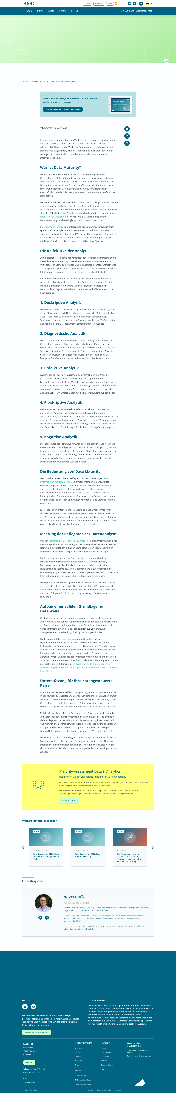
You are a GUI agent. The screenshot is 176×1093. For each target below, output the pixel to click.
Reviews (62, 11)
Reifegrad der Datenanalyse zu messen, (68, 540)
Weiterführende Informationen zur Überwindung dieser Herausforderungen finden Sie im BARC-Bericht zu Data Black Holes (78, 667)
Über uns (75, 11)
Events (40, 11)
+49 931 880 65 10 (37, 1069)
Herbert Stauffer (75, 896)
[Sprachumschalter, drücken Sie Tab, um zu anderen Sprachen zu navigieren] (149, 3)
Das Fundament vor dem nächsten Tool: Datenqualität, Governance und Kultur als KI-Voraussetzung (87, 858)
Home (25, 81)
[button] (141, 4)
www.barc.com (29, 1082)
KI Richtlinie (117, 1090)
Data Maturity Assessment (53, 216)
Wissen (51, 11)
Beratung (27, 11)
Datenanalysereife (53, 226)
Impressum (92, 1090)
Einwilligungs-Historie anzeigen (139, 1056)
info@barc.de (34, 1072)
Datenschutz (101, 1090)
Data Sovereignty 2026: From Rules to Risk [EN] (46, 855)
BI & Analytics (35, 81)
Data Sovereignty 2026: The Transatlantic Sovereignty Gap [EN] (129, 856)
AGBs (109, 1090)
